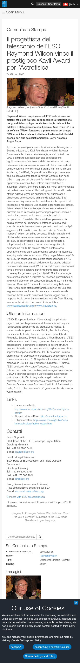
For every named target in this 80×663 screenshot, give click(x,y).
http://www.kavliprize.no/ (53, 416)
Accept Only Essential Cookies (52, 646)
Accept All (16, 646)
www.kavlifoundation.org (20, 305)
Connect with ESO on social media (26, 496)
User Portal (54, 3)
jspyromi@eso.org (24, 451)
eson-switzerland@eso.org (29, 491)
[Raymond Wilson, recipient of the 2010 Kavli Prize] (40, 92)
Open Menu (14, 12)
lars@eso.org (22, 478)
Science (41, 3)
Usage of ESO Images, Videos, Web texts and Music (40, 513)
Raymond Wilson (48, 555)
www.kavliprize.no (46, 305)
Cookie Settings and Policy (40, 656)
